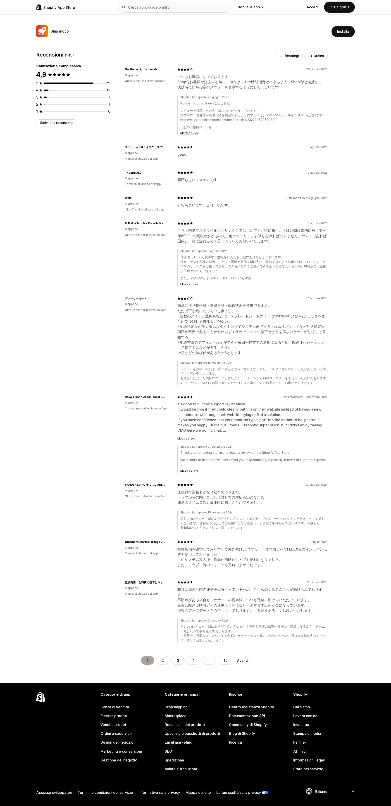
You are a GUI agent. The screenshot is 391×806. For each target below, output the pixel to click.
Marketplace (175, 716)
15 (226, 660)
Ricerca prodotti (114, 716)
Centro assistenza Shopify (251, 707)
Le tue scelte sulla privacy (238, 792)
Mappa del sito (198, 792)
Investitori (301, 724)
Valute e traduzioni (181, 769)
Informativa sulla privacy (159, 792)
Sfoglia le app (248, 7)
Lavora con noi (305, 716)
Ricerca (235, 742)
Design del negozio (117, 742)
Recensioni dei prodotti (185, 724)
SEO (168, 751)
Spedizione (174, 760)
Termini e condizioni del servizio (105, 792)
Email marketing (178, 742)
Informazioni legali (309, 760)
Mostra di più (189, 133)
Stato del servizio (308, 769)
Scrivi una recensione (57, 123)
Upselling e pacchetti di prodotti (192, 733)
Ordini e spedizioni (116, 733)
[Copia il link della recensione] (160, 69)
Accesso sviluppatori (54, 792)
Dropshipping (176, 707)
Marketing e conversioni (121, 751)
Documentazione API (247, 716)
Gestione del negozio (118, 760)
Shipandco (60, 31)
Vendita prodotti (114, 724)
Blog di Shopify (242, 733)
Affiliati (299, 751)
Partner (299, 742)
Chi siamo (301, 707)
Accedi (312, 7)
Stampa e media (307, 733)
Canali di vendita (114, 707)
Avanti (242, 660)
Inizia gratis (339, 7)
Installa (343, 31)
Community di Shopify (248, 724)
